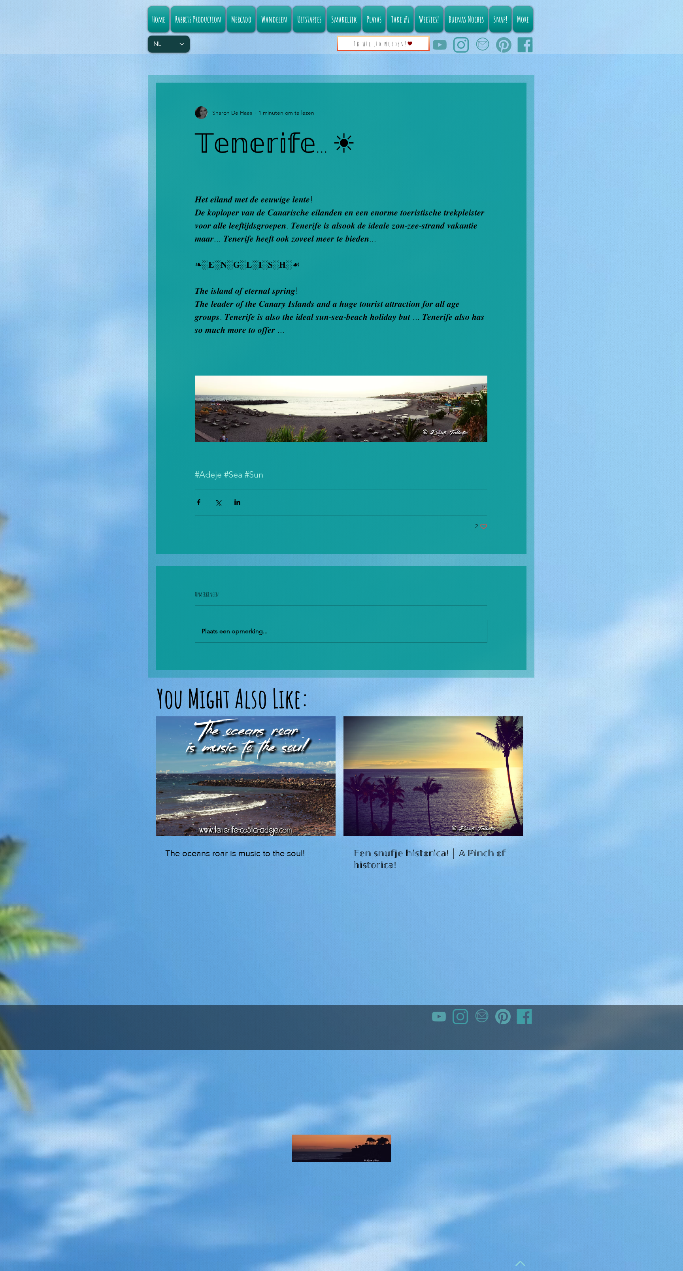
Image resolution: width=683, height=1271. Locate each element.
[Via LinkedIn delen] (237, 502)
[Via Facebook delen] (198, 502)
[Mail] (482, 45)
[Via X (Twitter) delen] (218, 502)
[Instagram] (461, 45)
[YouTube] (439, 45)
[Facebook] (525, 45)
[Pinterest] (503, 45)
